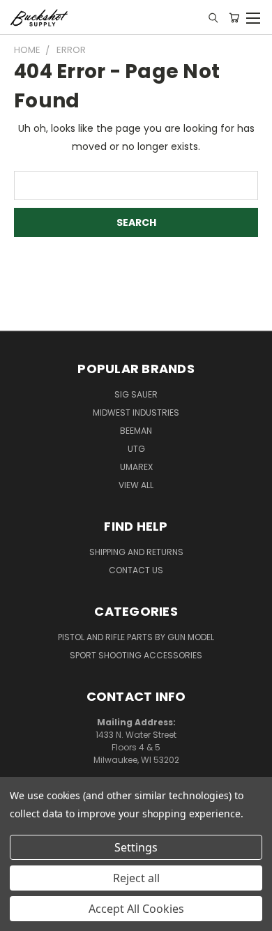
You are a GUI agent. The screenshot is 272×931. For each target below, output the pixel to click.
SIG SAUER (136, 394)
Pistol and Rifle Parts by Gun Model (136, 637)
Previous (21, 917)
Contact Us (136, 570)
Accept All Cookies (136, 908)
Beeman (136, 431)
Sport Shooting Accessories (136, 655)
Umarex (136, 467)
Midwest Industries (136, 412)
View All (136, 485)
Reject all (136, 878)
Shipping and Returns (136, 552)
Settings (136, 847)
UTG (136, 449)
